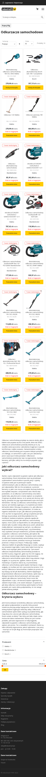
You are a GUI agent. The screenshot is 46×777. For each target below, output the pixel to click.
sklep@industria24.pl (8, 746)
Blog (2, 725)
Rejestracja (18, 3)
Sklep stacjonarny (7, 716)
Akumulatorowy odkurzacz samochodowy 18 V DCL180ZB (34, 312)
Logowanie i (9, 3)
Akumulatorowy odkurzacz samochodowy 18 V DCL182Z (34, 361)
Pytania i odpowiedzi (8, 693)
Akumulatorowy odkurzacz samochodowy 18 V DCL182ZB (12, 312)
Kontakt (3, 713)
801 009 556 (5, 741)
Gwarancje (4, 699)
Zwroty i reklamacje (8, 702)
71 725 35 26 (5, 743)
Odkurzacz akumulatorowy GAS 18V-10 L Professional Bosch (12, 361)
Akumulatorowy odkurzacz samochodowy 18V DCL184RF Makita (34, 263)
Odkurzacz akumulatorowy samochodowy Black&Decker (11, 167)
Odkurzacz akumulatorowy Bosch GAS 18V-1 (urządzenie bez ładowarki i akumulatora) (34, 74)
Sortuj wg (5, 41)
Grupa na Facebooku (8, 760)
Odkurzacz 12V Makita (11, 115)
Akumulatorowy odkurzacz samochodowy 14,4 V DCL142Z (34, 410)
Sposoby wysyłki (6, 696)
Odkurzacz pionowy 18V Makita (34, 116)
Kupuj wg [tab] (6, 25)
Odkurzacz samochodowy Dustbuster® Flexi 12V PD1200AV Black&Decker (12, 263)
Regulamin (4, 719)
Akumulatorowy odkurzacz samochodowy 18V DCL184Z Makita (12, 72)
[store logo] (9, 9)
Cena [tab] (4, 660)
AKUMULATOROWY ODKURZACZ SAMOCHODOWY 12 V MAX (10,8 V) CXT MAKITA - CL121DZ (34, 168)
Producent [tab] (6, 642)
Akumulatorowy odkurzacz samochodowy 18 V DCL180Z (12, 410)
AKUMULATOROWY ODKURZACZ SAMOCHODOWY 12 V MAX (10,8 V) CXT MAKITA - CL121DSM (11, 217)
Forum (3, 763)
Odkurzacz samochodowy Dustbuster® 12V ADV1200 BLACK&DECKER (34, 216)
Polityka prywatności (8, 722)
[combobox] (23, 17)
